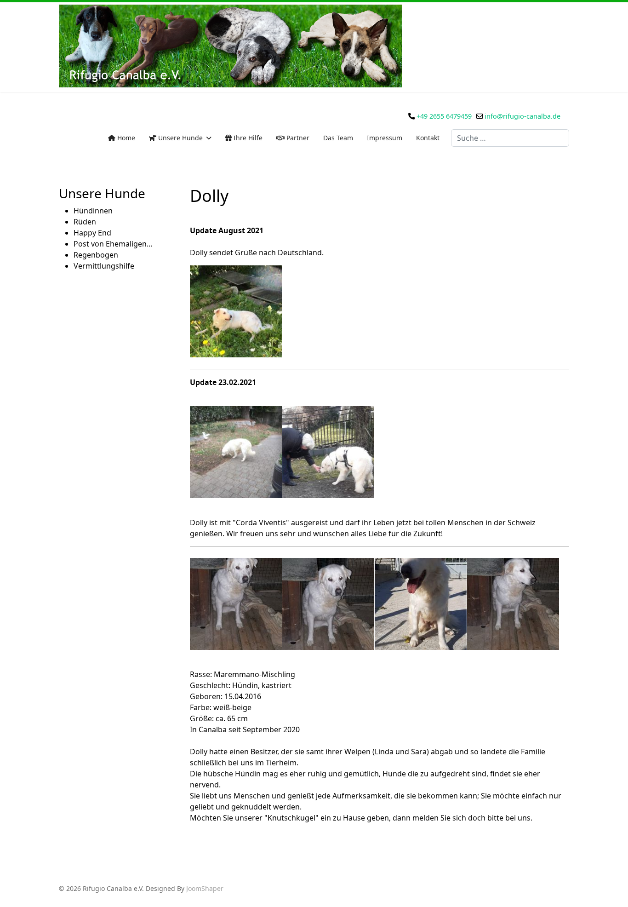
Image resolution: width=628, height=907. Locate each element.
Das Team (338, 137)
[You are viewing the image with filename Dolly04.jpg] (513, 604)
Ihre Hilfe (247, 137)
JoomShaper (204, 888)
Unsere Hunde (179, 137)
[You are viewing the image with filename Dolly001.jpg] (236, 452)
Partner (297, 137)
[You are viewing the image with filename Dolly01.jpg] (236, 311)
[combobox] (510, 138)
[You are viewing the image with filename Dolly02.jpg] (328, 604)
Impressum (384, 137)
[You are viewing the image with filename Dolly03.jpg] (421, 604)
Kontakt (428, 137)
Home (125, 137)
